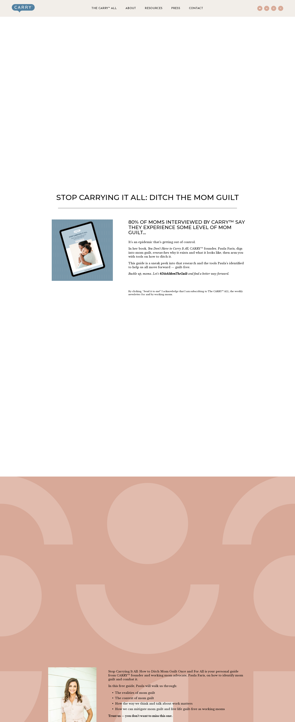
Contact (196, 8)
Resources (153, 8)
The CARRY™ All (104, 8)
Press (175, 8)
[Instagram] (273, 8)
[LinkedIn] (266, 8)
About (130, 8)
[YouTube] (259, 8)
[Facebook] (280, 8)
